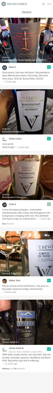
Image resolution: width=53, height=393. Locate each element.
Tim (15, 368)
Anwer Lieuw (15, 139)
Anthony (5, 368)
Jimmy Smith (15, 348)
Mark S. (12, 67)
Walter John (14, 280)
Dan (4, 224)
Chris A (12, 204)
